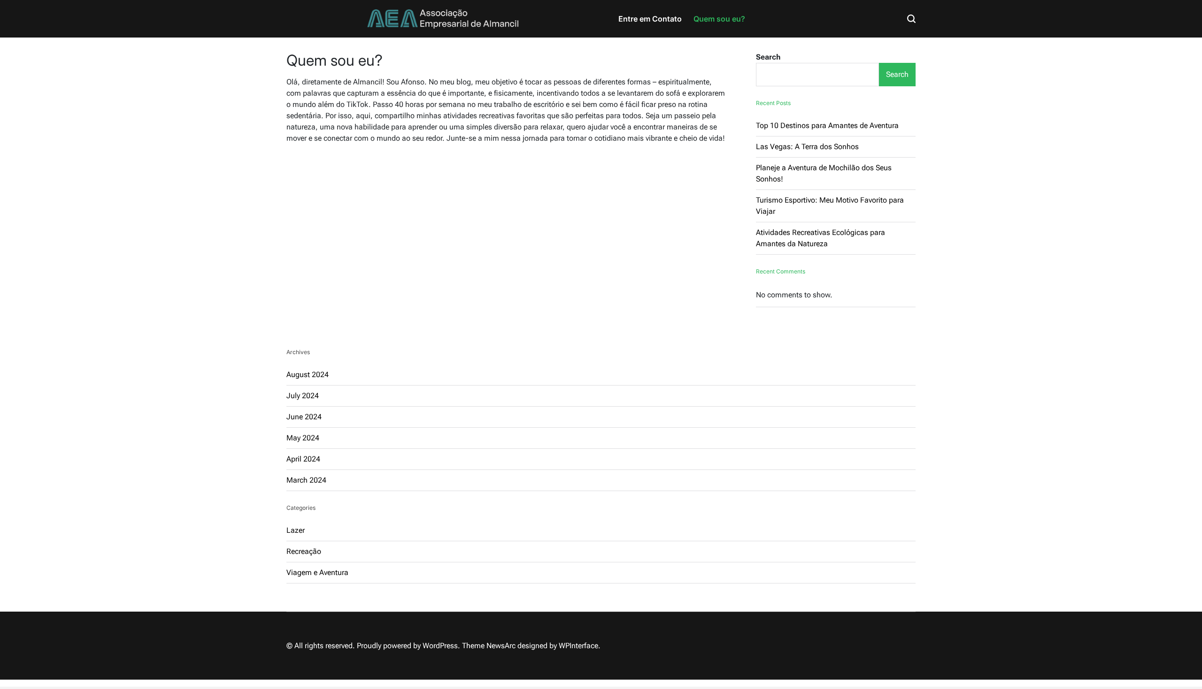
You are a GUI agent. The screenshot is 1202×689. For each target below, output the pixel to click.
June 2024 (304, 416)
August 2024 (307, 374)
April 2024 (303, 458)
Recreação (303, 551)
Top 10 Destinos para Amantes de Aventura (827, 125)
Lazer (295, 530)
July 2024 (302, 395)
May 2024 (302, 437)
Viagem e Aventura (317, 572)
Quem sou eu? (719, 18)
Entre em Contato (650, 18)
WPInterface (578, 645)
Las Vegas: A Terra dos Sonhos (807, 146)
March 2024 (306, 480)
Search (768, 57)
